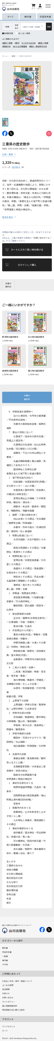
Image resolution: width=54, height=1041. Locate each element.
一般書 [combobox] (6, 26)
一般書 (5, 956)
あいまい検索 (24, 33)
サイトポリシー (8, 1001)
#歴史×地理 (43, 43)
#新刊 (17, 43)
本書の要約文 (8, 285)
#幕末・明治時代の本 (38, 46)
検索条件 (16, 26)
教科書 (5, 948)
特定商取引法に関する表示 (13, 1009)
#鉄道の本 (6, 46)
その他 (5, 964)
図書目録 (9, 33)
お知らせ (6, 993)
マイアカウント (8, 1026)
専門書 (5, 960)
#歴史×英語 (7, 43)
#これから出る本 (29, 43)
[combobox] (33, 27)
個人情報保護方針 (9, 1005)
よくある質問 (7, 985)
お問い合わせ (7, 997)
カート (5, 1030)
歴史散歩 (16, 167)
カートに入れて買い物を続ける (27, 249)
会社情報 (6, 989)
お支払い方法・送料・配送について (17, 981)
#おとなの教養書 (20, 46)
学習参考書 (7, 952)
